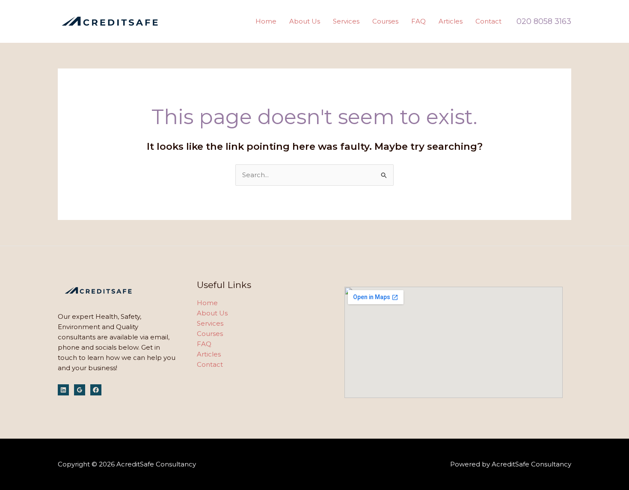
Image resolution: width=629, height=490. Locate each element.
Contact (488, 21)
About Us (304, 21)
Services (346, 21)
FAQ (418, 21)
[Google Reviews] (79, 389)
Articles (451, 21)
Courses (385, 21)
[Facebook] (95, 389)
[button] (543, 21)
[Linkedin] (63, 389)
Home (265, 21)
